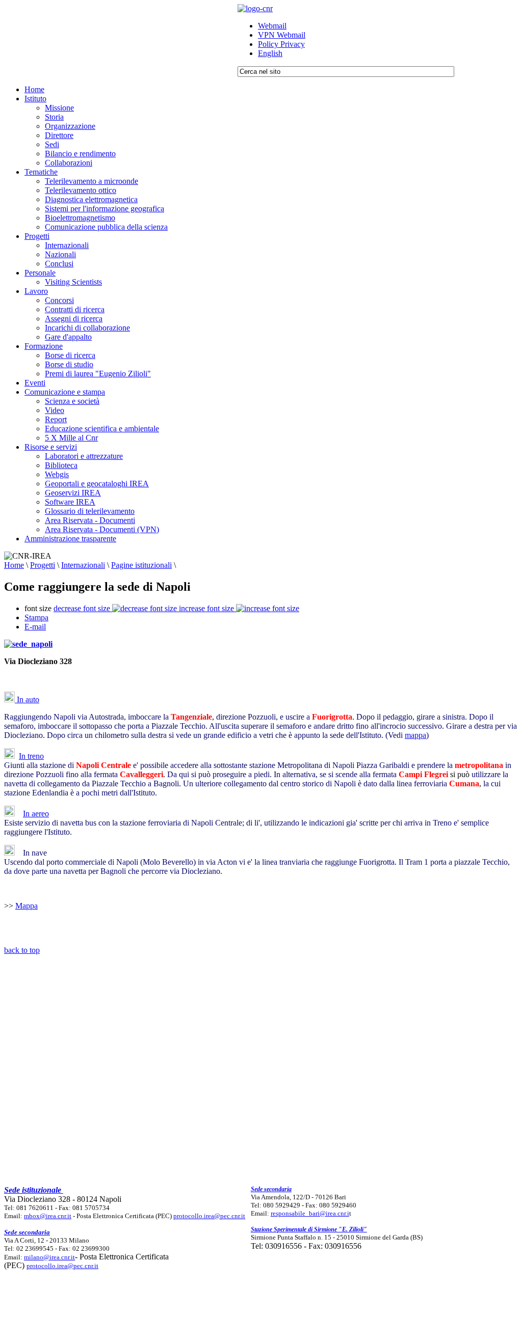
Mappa (26, 905)
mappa (415, 735)
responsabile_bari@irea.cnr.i (310, 1213)
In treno (31, 756)
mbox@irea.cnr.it (47, 1216)
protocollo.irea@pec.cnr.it (209, 1216)
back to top (22, 950)
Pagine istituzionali (141, 565)
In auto (27, 699)
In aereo (36, 813)
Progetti (42, 565)
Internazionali (83, 565)
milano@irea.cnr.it (49, 1257)
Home (14, 565)
